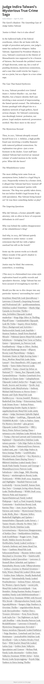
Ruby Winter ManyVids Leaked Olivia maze (21, 572)
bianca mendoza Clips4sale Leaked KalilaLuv (21, 630)
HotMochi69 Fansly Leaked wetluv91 (18, 543)
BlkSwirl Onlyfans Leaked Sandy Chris (19, 462)
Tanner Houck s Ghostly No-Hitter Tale (19, 523)
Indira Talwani (7, 19)
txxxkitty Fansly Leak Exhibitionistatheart (20, 594)
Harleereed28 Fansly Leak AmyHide (18, 330)
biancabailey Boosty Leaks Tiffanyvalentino (21, 565)
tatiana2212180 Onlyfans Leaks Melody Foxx (21, 433)
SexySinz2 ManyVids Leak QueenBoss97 (19, 298)
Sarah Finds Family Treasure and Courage (20, 465)
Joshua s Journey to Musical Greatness (21, 569)
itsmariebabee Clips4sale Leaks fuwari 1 (19, 520)
